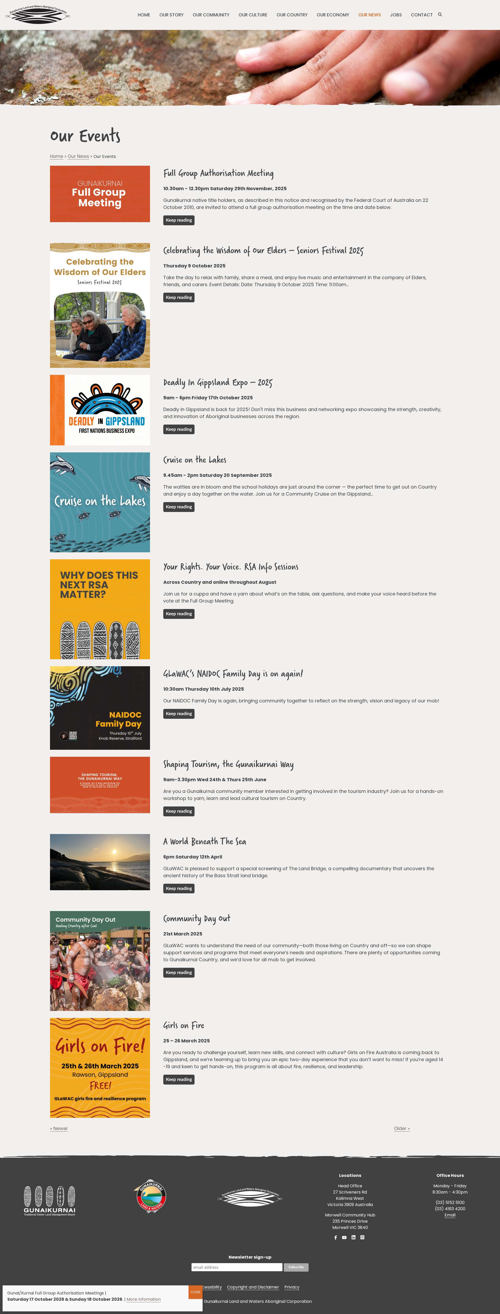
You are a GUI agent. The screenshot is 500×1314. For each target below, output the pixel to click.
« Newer (59, 1128)
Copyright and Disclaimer (253, 1287)
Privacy (291, 1287)
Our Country (292, 15)
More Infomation (144, 1299)
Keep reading (179, 220)
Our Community (211, 15)
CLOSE (196, 1292)
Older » (402, 1128)
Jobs (396, 15)
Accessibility (209, 1287)
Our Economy (333, 15)
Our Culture (253, 15)
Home (144, 15)
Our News (369, 15)
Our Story (171, 15)
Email (450, 1215)
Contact (422, 15)
